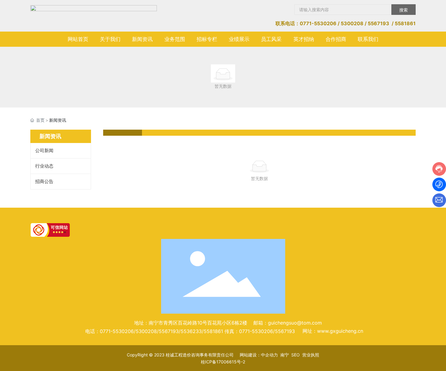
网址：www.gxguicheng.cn (332, 331)
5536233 (191, 331)
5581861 (405, 23)
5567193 (378, 23)
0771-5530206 (318, 23)
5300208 (352, 23)
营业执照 (310, 354)
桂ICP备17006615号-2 (223, 361)
